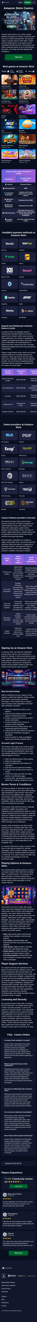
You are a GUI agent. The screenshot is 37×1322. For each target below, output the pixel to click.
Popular (4, 71)
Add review (18, 1186)
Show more (18, 1253)
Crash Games (21, 71)
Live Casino (12, 71)
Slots (30, 71)
